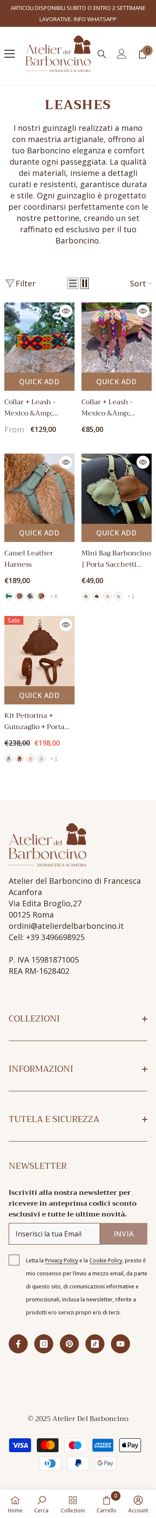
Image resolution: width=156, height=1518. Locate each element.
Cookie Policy (105, 1250)
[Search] (102, 44)
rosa (107, 586)
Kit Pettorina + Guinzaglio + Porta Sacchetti (34, 711)
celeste (118, 586)
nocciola (96, 586)
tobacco (8, 586)
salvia (30, 586)
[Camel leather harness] (39, 479)
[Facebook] (18, 1333)
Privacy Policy (61, 1250)
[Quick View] (65, 300)
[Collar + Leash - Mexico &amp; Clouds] (39, 327)
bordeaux (41, 586)
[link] (41, 1503)
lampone (19, 586)
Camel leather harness (28, 549)
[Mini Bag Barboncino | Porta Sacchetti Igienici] (116, 479)
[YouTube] (120, 1333)
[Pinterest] (69, 1333)
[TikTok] (94, 1333)
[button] (72, 273)
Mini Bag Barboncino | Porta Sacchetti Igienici (116, 549)
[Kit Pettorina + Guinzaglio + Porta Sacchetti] (39, 641)
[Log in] (122, 43)
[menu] (9, 43)
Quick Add (39, 371)
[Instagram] (43, 1333)
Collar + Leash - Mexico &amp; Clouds (29, 397)
